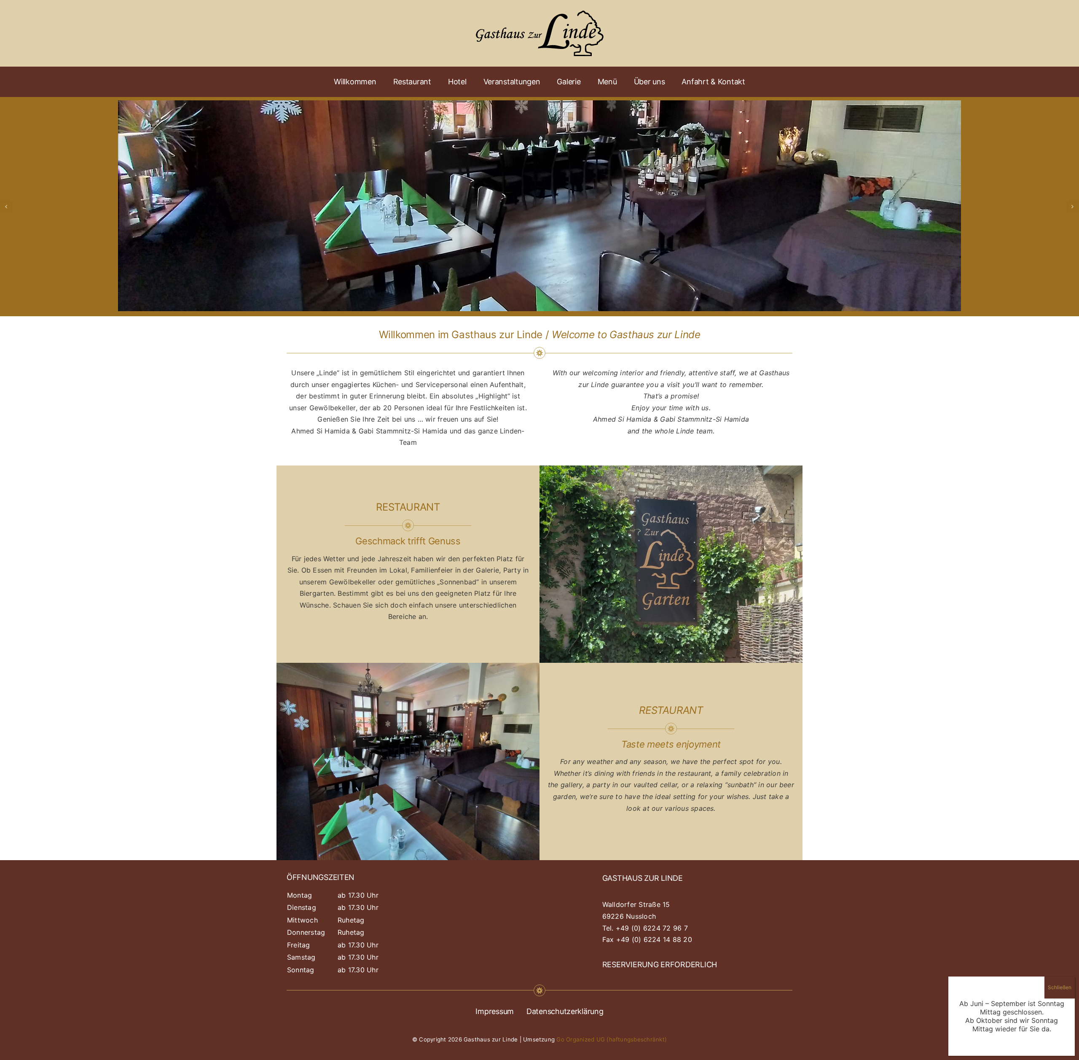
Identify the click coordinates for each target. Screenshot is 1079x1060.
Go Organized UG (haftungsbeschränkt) (611, 1039)
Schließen (1059, 987)
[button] (6, 206)
